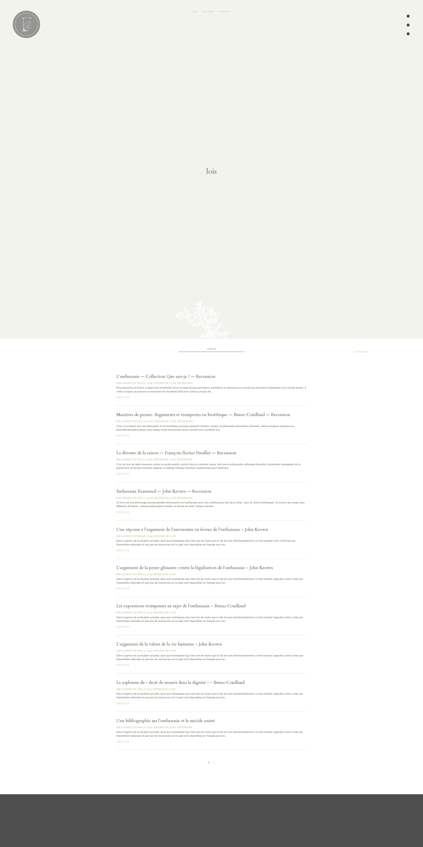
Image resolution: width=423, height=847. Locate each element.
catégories (360, 352)
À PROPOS (224, 12)
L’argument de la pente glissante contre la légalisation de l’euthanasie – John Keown (194, 568)
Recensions (185, 383)
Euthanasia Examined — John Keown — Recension (164, 491)
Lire (195, 12)
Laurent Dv (128, 383)
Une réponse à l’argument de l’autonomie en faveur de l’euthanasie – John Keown (192, 529)
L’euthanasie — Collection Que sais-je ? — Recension (165, 376)
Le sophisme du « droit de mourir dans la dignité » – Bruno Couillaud (180, 682)
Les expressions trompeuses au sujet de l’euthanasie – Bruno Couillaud (181, 606)
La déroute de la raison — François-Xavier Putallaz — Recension (176, 453)
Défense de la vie (165, 383)
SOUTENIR (208, 12)
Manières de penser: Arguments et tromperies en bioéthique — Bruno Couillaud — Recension (203, 415)
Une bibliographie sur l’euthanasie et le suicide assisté (165, 721)
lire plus (122, 397)
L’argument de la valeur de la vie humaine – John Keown (169, 644)
